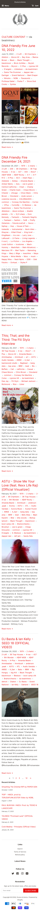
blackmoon (6, 63)
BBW (20, 366)
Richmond (6, 384)
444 (26, 172)
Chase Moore (29, 190)
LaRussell (5, 238)
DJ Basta (23, 681)
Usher (21, 384)
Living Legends (28, 238)
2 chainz (31, 166)
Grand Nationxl (18, 75)
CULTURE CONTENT (13, 36)
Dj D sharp (20, 214)
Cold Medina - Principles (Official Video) (19, 827)
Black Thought (23, 60)
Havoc (31, 223)
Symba (13, 84)
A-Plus (10, 178)
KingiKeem (6, 235)
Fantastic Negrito (29, 217)
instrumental (17, 229)
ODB (28, 259)
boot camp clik (8, 524)
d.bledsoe (18, 69)
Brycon (14, 66)
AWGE (19, 360)
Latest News (20, 861)
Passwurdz (25, 78)
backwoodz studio (9, 363)
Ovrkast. (13, 262)
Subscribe (30, 890)
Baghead (24, 363)
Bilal (12, 518)
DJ (12, 214)
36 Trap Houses (8, 351)
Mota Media (16, 256)
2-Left (19, 54)
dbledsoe (5, 211)
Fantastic (15, 217)
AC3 (18, 178)
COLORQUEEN (25, 199)
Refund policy (20, 855)
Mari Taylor (20, 250)
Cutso (4, 378)
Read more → (7, 147)
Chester (5, 193)
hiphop (4, 226)
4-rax (13, 172)
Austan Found (31, 509)
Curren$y (15, 205)
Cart (36, 6)
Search (20, 849)
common (5, 202)
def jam (17, 536)
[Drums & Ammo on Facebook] (17, 874)
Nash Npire (19, 259)
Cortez (35, 202)
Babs (20, 669)
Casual (30, 369)
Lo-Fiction (15, 241)
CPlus (6, 205)
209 (11, 169)
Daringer (5, 75)
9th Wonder (14, 500)
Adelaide (5, 181)
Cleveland (14, 196)
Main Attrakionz (29, 247)
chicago (14, 193)
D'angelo (7, 69)
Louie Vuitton (7, 244)
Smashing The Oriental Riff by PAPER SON (19, 787)
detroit (4, 681)
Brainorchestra (23, 524)
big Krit (14, 672)
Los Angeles (27, 241)
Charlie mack (15, 190)
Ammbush (19, 357)
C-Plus (23, 66)
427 (19, 172)
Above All (15, 57)
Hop (12, 226)
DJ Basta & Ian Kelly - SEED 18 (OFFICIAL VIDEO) (17, 643)
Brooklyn (5, 527)
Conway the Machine (21, 202)
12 (26, 778)
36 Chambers (30, 54)
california (20, 369)
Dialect (13, 681)
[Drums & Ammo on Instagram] (22, 874)
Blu (33, 366)
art (27, 357)
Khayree (5, 232)
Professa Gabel (8, 81)
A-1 (28, 175)
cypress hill (33, 66)
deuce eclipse (18, 211)
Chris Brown (21, 372)
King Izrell (28, 232)
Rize (14, 384)
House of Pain (23, 226)
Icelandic (5, 229)
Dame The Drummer (12, 72)
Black (12, 60)
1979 (23, 166)
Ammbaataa (7, 357)
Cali (12, 369)
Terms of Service (20, 852)
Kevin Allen (29, 229)
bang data (24, 512)
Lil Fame (15, 238)
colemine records (9, 199)
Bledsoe (17, 675)
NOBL (15, 78)
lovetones (20, 244)
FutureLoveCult (18, 223)
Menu (6, 6)
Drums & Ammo (22, 897)
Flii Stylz (15, 381)
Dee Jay (5, 381)
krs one (16, 235)
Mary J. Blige (14, 253)
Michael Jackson (28, 381)
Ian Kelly (15, 684)
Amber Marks (7, 184)
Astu (18, 184)
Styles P (23, 262)
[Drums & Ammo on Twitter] (13, 874)
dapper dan (28, 72)
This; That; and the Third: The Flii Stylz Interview (16, 340)
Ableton (5, 57)
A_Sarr (27, 360)
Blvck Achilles (19, 63)
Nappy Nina (7, 259)
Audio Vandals (8, 360)
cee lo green (27, 184)
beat (27, 366)
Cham (21, 187)
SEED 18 (34, 684)
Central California (9, 187)
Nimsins (7, 78)
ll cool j (5, 241)
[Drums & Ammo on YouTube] (27, 874)
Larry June (26, 235)
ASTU (33, 357)
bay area (12, 366)
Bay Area (26, 57)
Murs (26, 256)
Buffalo (5, 369)
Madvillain (15, 247)
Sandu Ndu (28, 536)
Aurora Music (16, 509)
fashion (17, 220)
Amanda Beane (27, 181)
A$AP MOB (6, 175)
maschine (27, 253)
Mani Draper (32, 75)
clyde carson (26, 196)
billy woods (22, 518)
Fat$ (25, 220)
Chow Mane (26, 193)
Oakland (24, 684)
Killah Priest (16, 232)
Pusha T (20, 81)
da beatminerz (31, 69)
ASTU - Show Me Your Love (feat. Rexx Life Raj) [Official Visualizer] (20, 485)
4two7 (33, 172)
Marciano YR (7, 250)
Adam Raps (27, 178)
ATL (26, 506)
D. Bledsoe (26, 205)
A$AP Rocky (19, 175)
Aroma (12, 506)
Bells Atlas (26, 515)
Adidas (15, 181)
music (33, 256)
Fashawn (7, 220)
